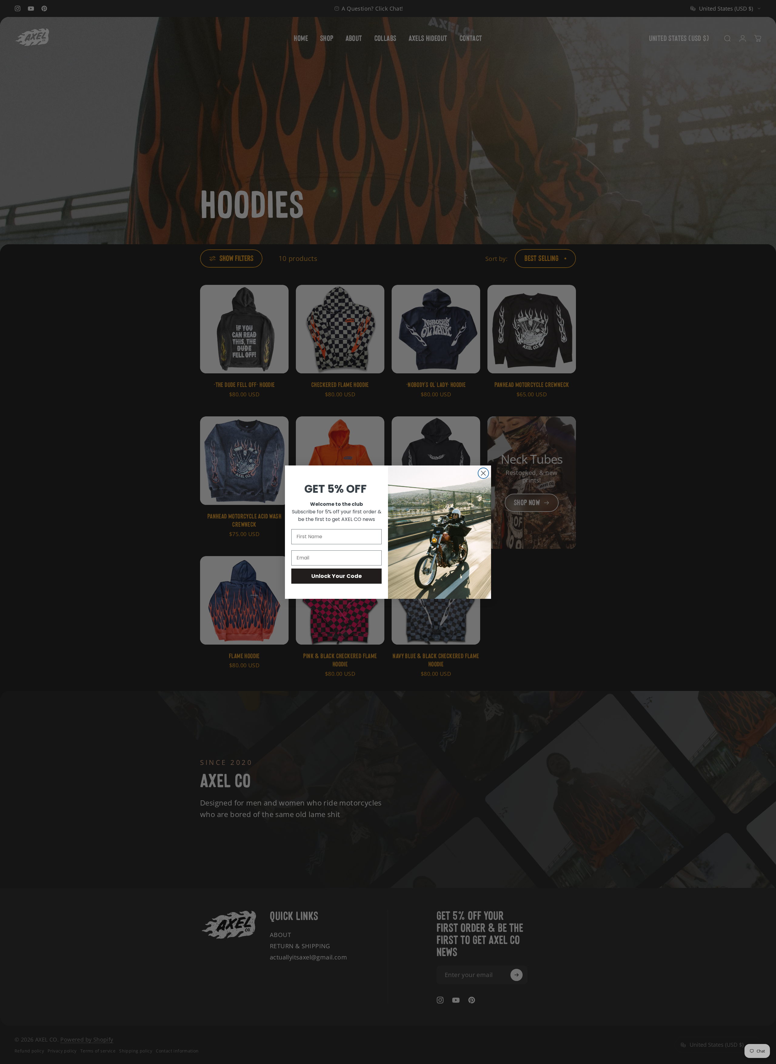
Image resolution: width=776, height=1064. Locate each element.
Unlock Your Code (336, 576)
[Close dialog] (483, 473)
